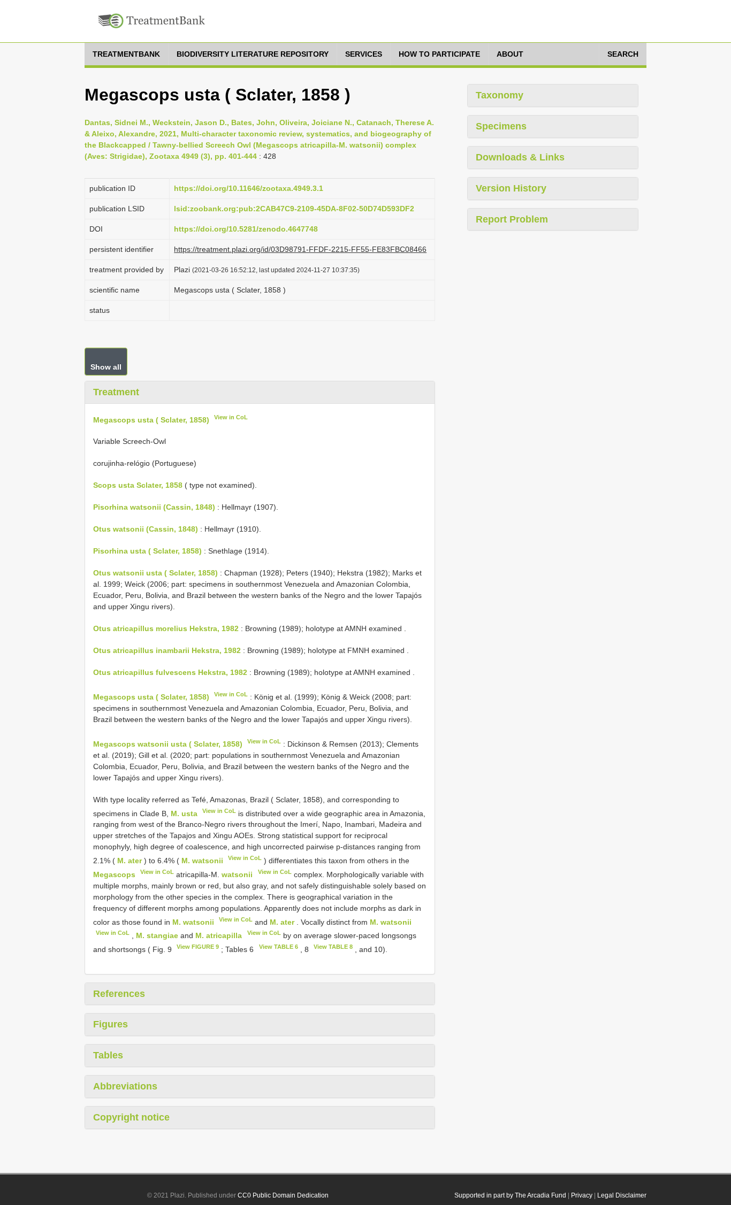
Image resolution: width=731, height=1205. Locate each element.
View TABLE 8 (333, 946)
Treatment (116, 392)
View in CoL (231, 417)
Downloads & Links (520, 157)
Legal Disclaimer (621, 1195)
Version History (511, 188)
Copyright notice (131, 1117)
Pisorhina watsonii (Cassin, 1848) (154, 507)
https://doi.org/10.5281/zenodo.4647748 (246, 229)
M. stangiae (157, 935)
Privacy (581, 1195)
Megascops (114, 874)
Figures (110, 1024)
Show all (105, 367)
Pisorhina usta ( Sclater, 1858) (147, 551)
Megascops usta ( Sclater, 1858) (151, 419)
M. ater (129, 860)
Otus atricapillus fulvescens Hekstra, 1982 (170, 672)
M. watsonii (202, 860)
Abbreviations (125, 1086)
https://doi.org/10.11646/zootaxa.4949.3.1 (248, 188)
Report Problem (512, 219)
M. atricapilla (218, 935)
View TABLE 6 (278, 946)
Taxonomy (499, 95)
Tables (108, 1055)
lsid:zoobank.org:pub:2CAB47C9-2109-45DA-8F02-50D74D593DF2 (294, 208)
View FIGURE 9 (198, 946)
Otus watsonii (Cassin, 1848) (145, 529)
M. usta (184, 813)
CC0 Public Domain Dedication (283, 1195)
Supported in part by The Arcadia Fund (510, 1195)
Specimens (501, 126)
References (119, 993)
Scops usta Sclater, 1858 (137, 485)
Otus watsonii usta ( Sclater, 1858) (155, 573)
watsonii (237, 874)
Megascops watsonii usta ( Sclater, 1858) (167, 744)
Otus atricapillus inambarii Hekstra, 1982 (167, 650)
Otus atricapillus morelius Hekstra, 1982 (166, 628)
